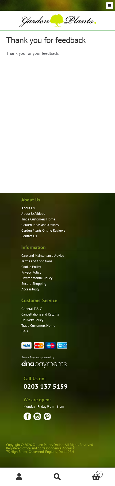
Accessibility (30, 289)
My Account (19, 477)
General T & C (31, 308)
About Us (27, 208)
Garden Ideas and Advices (40, 225)
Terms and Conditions (36, 261)
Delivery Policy (32, 320)
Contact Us (29, 236)
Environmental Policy (36, 278)
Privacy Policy (31, 272)
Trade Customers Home (38, 219)
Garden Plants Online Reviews (43, 230)
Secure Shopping (33, 283)
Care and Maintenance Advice (42, 255)
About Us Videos (33, 213)
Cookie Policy (31, 267)
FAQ (24, 331)
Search (57, 477)
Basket (88, 472)
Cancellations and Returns (40, 314)
